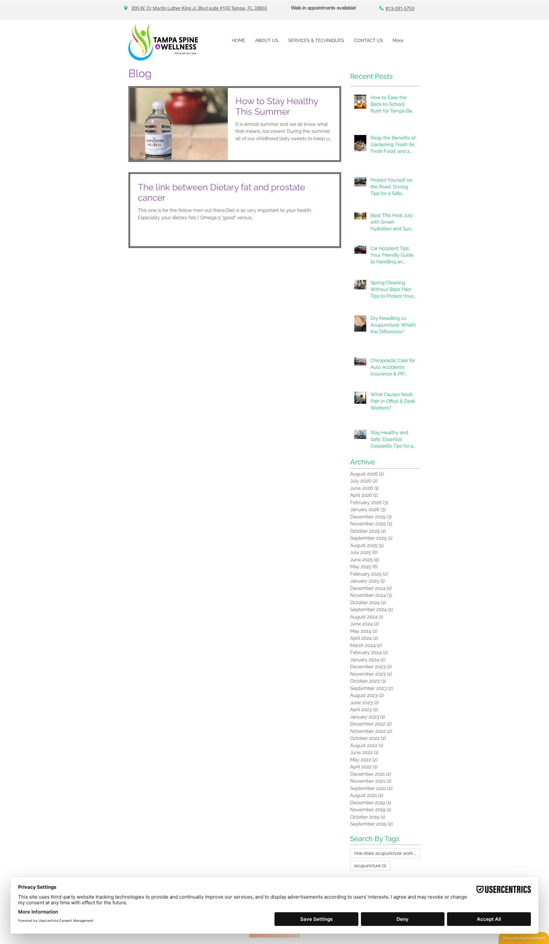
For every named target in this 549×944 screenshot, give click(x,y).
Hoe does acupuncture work (387, 853)
